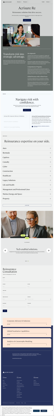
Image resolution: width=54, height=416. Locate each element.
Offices (4, 386)
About (3, 380)
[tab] (15, 116)
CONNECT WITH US (27, 20)
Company (47, 1)
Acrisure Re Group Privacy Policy (17, 358)
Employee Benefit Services (20, 386)
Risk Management (19, 392)
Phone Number (29, 303)
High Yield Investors (36, 383)
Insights (43, 1)
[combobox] (26, 279)
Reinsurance (18, 395)
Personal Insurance (19, 380)
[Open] (50, 280)
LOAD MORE (27, 205)
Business (19, 1)
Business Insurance (19, 383)
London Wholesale (19, 394)
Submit (5, 310)
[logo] (7, 2)
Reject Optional (36, 410)
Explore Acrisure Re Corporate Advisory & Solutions (41, 126)
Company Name (4, 290)
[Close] (52, 410)
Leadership (4, 383)
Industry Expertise (19, 397)
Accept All (44, 410)
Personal (25, 1)
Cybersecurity (19, 389)
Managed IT (18, 391)
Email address (4, 303)
